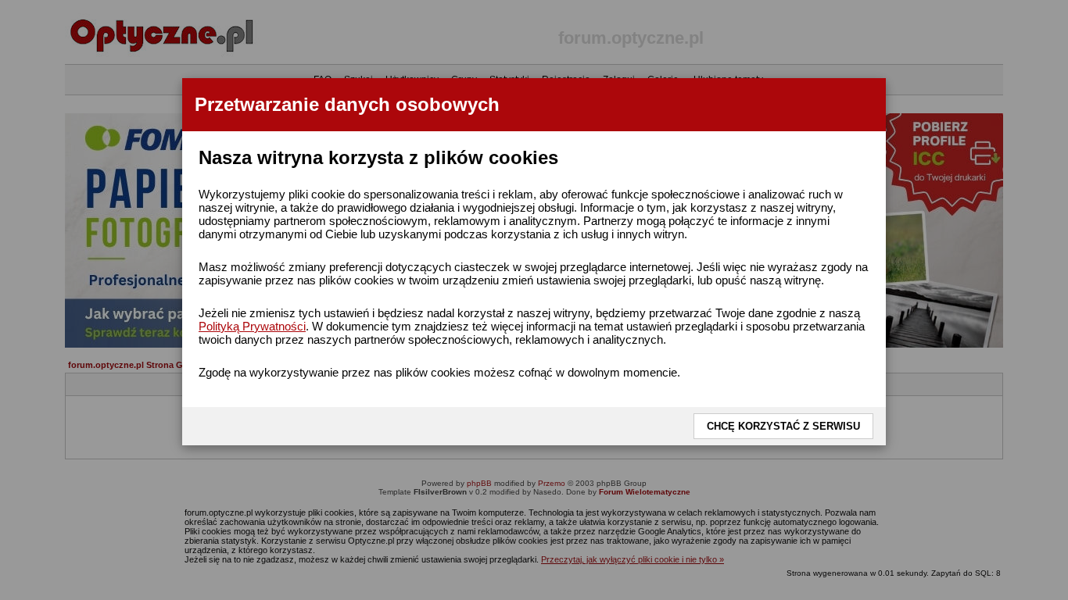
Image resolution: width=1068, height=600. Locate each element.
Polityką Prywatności (252, 326)
